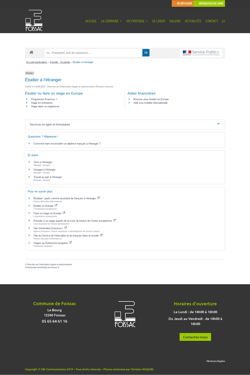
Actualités (193, 21)
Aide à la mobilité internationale (151, 102)
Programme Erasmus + (44, 99)
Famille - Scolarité (60, 62)
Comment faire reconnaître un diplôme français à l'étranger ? (67, 143)
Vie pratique (135, 21)
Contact (212, 21)
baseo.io (55, 267)
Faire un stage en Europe (48, 213)
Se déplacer (184, 3)
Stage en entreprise (42, 102)
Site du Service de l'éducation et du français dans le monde (66, 235)
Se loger (158, 21)
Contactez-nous (195, 337)
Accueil (91, 21)
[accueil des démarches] (31, 52)
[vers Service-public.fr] (201, 53)
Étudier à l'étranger (83, 62)
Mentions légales (216, 361)
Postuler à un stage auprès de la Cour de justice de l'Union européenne (73, 220)
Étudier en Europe (44, 205)
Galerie (175, 21)
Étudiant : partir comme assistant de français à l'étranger (65, 198)
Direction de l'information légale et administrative (49, 264)
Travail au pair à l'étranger (48, 177)
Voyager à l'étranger (45, 169)
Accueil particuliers (37, 62)
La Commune (110, 21)
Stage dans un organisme (45, 106)
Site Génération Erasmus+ (49, 228)
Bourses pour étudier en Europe (151, 99)
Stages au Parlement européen (51, 243)
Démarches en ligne (211, 3)
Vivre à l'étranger (43, 162)
